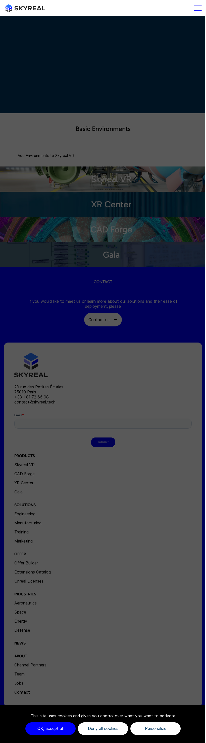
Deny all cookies (103, 728)
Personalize (155, 728)
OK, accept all (50, 728)
